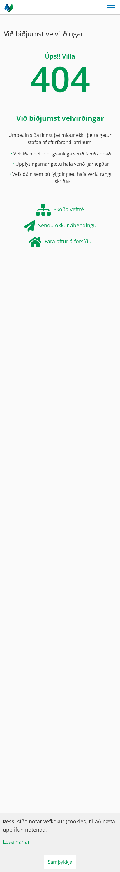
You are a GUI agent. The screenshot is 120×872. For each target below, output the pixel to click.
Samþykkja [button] (60, 861)
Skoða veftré (69, 208)
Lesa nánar (16, 841)
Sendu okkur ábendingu (67, 224)
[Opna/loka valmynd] (111, 7)
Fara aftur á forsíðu (68, 241)
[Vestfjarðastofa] (9, 7)
